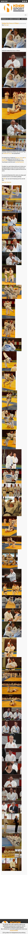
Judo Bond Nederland (19, 162)
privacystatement (14, 930)
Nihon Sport (6, 25)
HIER (5, 178)
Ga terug (24, 19)
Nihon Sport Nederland (6, 182)
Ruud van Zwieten (18, 157)
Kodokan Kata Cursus (7, 153)
